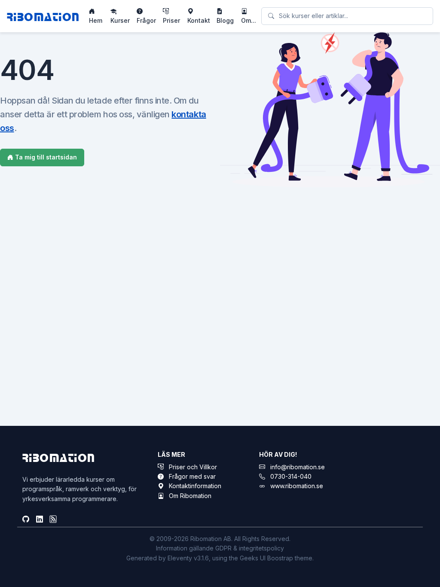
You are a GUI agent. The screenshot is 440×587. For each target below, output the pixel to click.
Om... (248, 20)
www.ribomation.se (296, 485)
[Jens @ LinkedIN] (39, 519)
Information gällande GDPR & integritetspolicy (220, 548)
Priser (171, 20)
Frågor (146, 20)
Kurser (120, 20)
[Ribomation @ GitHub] (25, 519)
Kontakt (198, 20)
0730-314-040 (291, 476)
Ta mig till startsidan (45, 157)
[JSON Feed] (53, 519)
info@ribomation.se (297, 467)
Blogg (225, 20)
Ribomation (43, 16)
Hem (95, 20)
